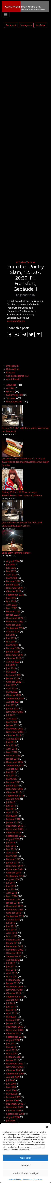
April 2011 (11, 1013)
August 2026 (13, 561)
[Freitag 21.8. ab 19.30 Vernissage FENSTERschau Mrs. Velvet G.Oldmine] (12, 479)
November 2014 (14, 869)
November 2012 (14, 949)
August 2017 (13, 768)
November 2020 (14, 711)
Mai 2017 (11, 775)
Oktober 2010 (13, 1033)
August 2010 (13, 1040)
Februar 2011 (13, 1020)
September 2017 (15, 765)
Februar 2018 (13, 755)
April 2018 (11, 748)
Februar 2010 (13, 1056)
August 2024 (13, 631)
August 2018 (13, 738)
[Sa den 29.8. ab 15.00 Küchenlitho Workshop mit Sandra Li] (12, 415)
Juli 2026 (10, 564)
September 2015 (15, 835)
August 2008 (13, 1117)
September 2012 (15, 956)
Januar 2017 (12, 785)
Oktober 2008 (13, 1110)
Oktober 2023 (13, 658)
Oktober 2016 (13, 792)
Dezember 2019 (14, 728)
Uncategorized (14, 401)
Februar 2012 (13, 979)
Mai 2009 (11, 1087)
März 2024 (11, 644)
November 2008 (14, 1107)
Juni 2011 (11, 1006)
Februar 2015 (13, 859)
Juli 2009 (10, 1080)
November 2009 (14, 1066)
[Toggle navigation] (6, 14)
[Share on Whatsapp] (17, 334)
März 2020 (11, 721)
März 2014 (11, 896)
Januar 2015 (12, 862)
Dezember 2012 (14, 946)
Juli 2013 (10, 922)
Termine (30, 262)
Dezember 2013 (14, 906)
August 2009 (13, 1076)
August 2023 (13, 661)
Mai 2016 (11, 809)
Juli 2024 (10, 634)
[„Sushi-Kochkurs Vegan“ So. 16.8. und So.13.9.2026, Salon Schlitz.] (12, 510)
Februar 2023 (13, 675)
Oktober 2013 (13, 912)
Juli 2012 (10, 963)
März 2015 (11, 855)
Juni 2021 (11, 705)
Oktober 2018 (13, 735)
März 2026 (11, 577)
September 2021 (15, 698)
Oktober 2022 (13, 681)
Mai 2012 (11, 969)
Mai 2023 (11, 671)
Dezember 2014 (14, 865)
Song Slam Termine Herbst (16, 552)
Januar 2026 (12, 584)
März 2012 (11, 976)
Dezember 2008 (14, 1103)
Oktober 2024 (13, 624)
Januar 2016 (12, 822)
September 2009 (15, 1073)
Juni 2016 (11, 805)
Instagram (26, 25)
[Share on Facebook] (10, 334)
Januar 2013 (12, 943)
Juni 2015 (11, 845)
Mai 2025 (11, 601)
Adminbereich (13, 379)
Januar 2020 (12, 725)
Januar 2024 (12, 651)
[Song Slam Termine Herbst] (12, 540)
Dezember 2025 (14, 587)
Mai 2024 (11, 641)
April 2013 (11, 932)
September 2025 (15, 594)
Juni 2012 (11, 966)
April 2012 (11, 973)
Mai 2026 (11, 571)
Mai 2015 (11, 849)
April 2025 (11, 604)
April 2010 (11, 1050)
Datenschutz (27, 1179)
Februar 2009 (13, 1097)
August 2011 (13, 999)
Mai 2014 (11, 889)
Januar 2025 (12, 614)
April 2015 (11, 852)
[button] (46, 1126)
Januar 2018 (12, 758)
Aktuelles (21, 262)
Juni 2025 (11, 598)
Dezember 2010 (14, 1026)
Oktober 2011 (13, 993)
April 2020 (11, 718)
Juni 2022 (11, 685)
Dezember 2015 (14, 825)
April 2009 (11, 1090)
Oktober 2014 (13, 872)
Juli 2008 (10, 1120)
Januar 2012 (12, 983)
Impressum (38, 1179)
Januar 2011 (12, 1023)
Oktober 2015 (13, 832)
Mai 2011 (11, 1009)
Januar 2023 (12, 678)
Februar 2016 (13, 819)
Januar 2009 (12, 1100)
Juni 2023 (11, 668)
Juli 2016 (10, 802)
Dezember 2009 (14, 1063)
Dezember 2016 (14, 788)
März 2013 (11, 936)
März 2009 (11, 1093)
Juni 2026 (11, 567)
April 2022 (11, 688)
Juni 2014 (11, 886)
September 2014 (15, 876)
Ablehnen (25, 1165)
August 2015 (13, 839)
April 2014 (11, 892)
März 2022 (11, 691)
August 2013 (13, 919)
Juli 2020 (10, 715)
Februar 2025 (13, 611)
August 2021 (13, 701)
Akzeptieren (25, 1157)
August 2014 (13, 879)
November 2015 (14, 829)
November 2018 (14, 731)
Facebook (11, 25)
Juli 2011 (10, 1003)
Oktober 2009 (13, 1070)
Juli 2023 (10, 665)
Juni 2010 (11, 1043)
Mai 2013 (11, 929)
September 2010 (15, 1036)
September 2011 (15, 996)
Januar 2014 (12, 902)
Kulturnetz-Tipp (14, 394)
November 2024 (14, 621)
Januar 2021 (12, 708)
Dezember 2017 (14, 762)
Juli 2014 (10, 882)
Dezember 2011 (14, 986)
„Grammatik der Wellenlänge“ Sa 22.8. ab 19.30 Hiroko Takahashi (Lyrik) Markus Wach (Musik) (25, 462)
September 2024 (15, 628)
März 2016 (11, 815)
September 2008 (15, 1113)
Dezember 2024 (14, 618)
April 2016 (11, 812)
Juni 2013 (11, 926)
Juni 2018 (11, 742)
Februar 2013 (13, 939)
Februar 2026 (13, 581)
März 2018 (11, 752)
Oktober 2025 (13, 591)
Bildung (10, 391)
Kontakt (10, 372)
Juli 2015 (10, 842)
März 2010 (11, 1053)
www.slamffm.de (16, 321)
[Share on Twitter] (31, 334)
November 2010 (14, 1030)
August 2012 (13, 959)
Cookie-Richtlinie (14, 1179)
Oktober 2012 (13, 953)
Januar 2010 (12, 1060)
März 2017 (11, 778)
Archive (10, 388)
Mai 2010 (11, 1046)
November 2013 (14, 909)
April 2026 (11, 574)
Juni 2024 (11, 638)
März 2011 (11, 1016)
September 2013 (15, 916)
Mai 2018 (11, 745)
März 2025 (11, 608)
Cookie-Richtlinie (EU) (17, 375)
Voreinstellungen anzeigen (26, 1173)
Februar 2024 (13, 648)
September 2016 (15, 795)
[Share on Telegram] (24, 334)
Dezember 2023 (14, 654)
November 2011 (14, 989)
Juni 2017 (11, 772)
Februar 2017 (13, 782)
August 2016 (13, 798)
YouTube (40, 25)
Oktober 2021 (13, 695)
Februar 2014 (13, 899)
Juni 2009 (11, 1083)
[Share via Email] (38, 334)
